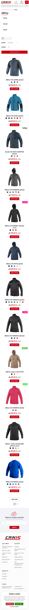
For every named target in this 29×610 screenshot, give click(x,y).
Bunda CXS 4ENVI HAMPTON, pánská (14, 153)
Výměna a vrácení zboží (6, 553)
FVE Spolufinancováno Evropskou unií (18, 563)
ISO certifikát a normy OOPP (19, 549)
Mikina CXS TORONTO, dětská (14, 408)
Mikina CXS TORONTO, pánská (14, 300)
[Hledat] (26, 5)
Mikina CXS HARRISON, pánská (14, 190)
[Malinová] (17, 338)
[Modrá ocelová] (14, 302)
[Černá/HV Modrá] (11, 82)
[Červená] (18, 192)
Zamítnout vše (10, 604)
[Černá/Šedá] (10, 192)
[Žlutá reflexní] (18, 448)
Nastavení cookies (14, 606)
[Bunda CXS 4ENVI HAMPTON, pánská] (14, 139)
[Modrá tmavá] (11, 156)
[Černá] (6, 118)
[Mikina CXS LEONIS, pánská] (14, 67)
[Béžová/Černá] (20, 118)
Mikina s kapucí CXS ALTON (14, 372)
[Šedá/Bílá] (20, 266)
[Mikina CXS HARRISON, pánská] (14, 177)
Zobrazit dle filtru (14, 52)
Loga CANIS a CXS (18, 559)
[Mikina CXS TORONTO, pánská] (14, 287)
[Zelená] (11, 302)
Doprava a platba (6, 550)
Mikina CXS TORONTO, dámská (14, 336)
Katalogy (16, 546)
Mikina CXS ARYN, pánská (14, 264)
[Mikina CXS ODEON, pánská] (14, 469)
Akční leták (4, 562)
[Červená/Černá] (17, 118)
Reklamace (4, 557)
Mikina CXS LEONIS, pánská (14, 80)
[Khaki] (14, 156)
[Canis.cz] (6, 2)
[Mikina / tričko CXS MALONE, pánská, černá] (14, 431)
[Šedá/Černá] (17, 82)
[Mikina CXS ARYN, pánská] (14, 250)
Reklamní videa (18, 567)
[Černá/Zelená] (7, 192)
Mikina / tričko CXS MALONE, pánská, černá (14, 445)
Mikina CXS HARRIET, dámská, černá (14, 227)
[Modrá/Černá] (14, 82)
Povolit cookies (19, 604)
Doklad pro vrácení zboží (19, 553)
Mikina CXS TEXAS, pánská (14, 116)
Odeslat (14, 527)
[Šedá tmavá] (17, 156)
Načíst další (14, 499)
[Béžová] (17, 374)
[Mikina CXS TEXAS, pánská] (14, 103)
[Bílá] (21, 192)
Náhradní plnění (6, 559)
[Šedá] (17, 266)
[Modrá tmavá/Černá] (9, 118)
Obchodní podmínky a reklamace (7, 547)
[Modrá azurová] (14, 266)
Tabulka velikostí (18, 557)
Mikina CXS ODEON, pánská (14, 482)
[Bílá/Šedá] (22, 118)
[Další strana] (17, 504)
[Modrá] (13, 192)
